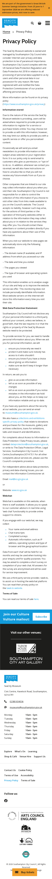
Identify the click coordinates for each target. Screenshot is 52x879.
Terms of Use (11, 775)
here (36, 599)
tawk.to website (14, 588)
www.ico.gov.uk (19, 490)
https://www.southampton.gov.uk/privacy (24, 104)
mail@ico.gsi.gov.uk (18, 479)
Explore (8, 751)
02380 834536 (16, 701)
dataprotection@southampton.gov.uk (29, 444)
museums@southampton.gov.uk (21, 412)
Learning (32, 751)
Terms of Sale (28, 780)
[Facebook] (7, 801)
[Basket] (39, 23)
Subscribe (41, 616)
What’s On (20, 751)
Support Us (39, 756)
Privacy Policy (11, 780)
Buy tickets (27, 872)
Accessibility (27, 775)
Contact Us (10, 770)
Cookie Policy (25, 770)
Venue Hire (25, 756)
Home (6, 31)
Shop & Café (10, 756)
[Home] (10, 23)
